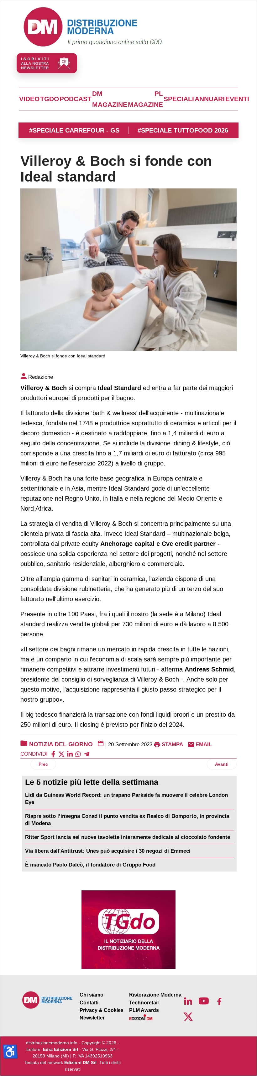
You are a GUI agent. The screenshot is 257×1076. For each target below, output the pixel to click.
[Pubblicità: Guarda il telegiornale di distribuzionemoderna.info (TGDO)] (128, 929)
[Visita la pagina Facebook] (219, 1001)
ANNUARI (210, 99)
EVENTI (237, 99)
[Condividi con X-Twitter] (61, 754)
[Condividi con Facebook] (53, 754)
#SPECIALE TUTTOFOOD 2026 (183, 130)
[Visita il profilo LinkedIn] (188, 1001)
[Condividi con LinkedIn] (70, 754)
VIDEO (29, 99)
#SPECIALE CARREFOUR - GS (74, 130)
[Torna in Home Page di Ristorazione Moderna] (47, 999)
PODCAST (76, 99)
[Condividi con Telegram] (86, 754)
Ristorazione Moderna (155, 994)
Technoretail (144, 1002)
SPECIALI (179, 99)
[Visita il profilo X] (188, 1017)
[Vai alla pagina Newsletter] (47, 63)
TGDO (49, 99)
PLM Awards (144, 1010)
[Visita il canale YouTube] (204, 1001)
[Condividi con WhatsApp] (78, 754)
